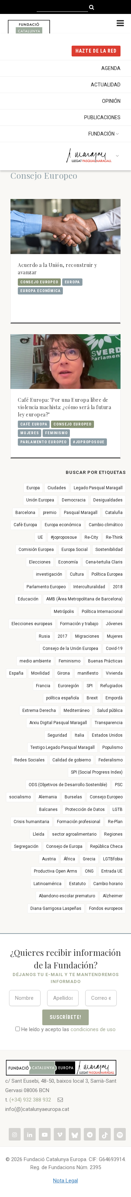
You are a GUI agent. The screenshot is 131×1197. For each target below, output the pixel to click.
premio (49, 512)
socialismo (20, 797)
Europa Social (74, 549)
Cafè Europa (33, 424)
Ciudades (57, 487)
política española (62, 698)
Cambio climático (106, 524)
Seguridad (57, 735)
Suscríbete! (65, 1017)
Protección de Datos (85, 809)
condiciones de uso (93, 1029)
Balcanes (48, 809)
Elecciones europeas (32, 623)
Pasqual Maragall (80, 512)
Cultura (77, 574)
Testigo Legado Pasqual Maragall (62, 747)
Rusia (44, 636)
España (16, 673)
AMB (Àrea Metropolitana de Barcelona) (84, 599)
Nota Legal (65, 1180)
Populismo (112, 747)
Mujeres (29, 433)
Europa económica (40, 291)
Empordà (114, 698)
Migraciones (87, 636)
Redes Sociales (29, 760)
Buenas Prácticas (105, 661)
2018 (118, 586)
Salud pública (110, 710)
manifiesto (88, 673)
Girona (63, 673)
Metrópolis (64, 611)
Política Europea (107, 574)
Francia (43, 685)
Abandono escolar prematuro (67, 895)
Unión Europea (40, 500)
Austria (49, 859)
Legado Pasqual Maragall (98, 487)
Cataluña (114, 512)
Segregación (26, 846)
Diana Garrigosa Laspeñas (55, 908)
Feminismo (56, 433)
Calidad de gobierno (71, 760)
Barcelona (25, 512)
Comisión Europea (36, 549)
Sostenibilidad (109, 549)
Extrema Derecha (39, 710)
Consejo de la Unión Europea (70, 648)
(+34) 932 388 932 (30, 1100)
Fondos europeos (106, 908)
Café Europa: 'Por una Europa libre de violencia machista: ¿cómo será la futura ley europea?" (64, 407)
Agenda (111, 68)
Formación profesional (78, 821)
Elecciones (40, 562)
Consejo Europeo (39, 282)
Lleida (38, 834)
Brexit (92, 698)
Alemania (47, 797)
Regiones (113, 834)
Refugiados (111, 685)
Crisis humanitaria (31, 821)
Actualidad (106, 84)
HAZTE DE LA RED (96, 51)
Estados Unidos (107, 735)
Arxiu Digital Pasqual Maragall (58, 722)
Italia (79, 735)
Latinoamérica (47, 883)
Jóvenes (114, 623)
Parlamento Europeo (43, 442)
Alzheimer (113, 895)
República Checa (106, 846)
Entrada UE (112, 871)
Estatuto (77, 883)
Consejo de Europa (64, 846)
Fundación (101, 134)
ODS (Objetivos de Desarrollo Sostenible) (68, 784)
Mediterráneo (76, 710)
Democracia (74, 500)
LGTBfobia (113, 859)
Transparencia (109, 722)
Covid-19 (114, 648)
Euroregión (68, 685)
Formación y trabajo (79, 623)
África (69, 859)
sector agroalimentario (74, 834)
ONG (89, 871)
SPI (90, 685)
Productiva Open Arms (55, 871)
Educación (28, 599)
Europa (72, 282)
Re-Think (114, 537)
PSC (119, 784)
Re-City (91, 537)
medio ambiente (35, 661)
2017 (62, 636)
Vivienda (114, 673)
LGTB (117, 809)
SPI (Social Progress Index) (97, 772)
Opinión (111, 101)
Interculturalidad (89, 586)
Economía (68, 562)
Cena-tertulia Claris (104, 562)
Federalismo (111, 760)
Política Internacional (102, 611)
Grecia (89, 859)
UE (40, 537)
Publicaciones (102, 117)
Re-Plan (115, 821)
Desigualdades (108, 500)
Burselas (73, 797)
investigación (49, 574)
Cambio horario (108, 883)
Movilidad (40, 673)
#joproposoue (88, 442)
